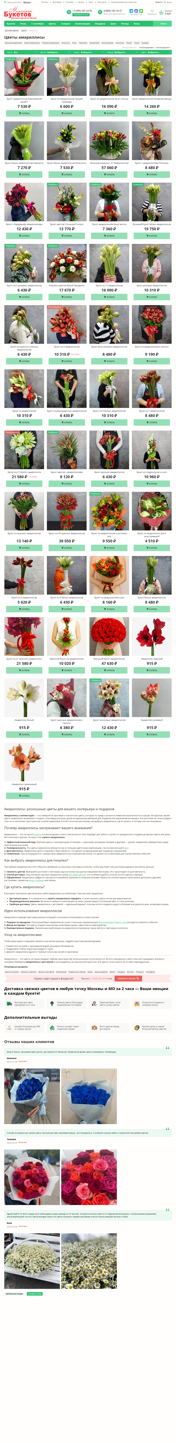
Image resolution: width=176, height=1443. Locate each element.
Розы (23, 23)
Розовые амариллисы (50, 43)
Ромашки (140, 972)
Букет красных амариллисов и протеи (67, 721)
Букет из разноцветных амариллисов (67, 410)
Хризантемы (94, 43)
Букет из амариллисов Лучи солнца (109, 98)
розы (31, 880)
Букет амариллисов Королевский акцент (24, 100)
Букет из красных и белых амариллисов (24, 348)
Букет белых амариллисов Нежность (66, 162)
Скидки (65, 23)
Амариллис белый (24, 719)
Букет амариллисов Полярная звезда (151, 98)
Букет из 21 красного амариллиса (24, 658)
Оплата (44, 2)
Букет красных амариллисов (109, 472)
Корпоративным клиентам (124, 2)
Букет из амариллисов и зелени (152, 346)
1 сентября (37, 23)
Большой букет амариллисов (109, 658)
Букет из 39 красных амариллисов (67, 533)
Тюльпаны (120, 43)
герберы (39, 880)
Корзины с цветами (28, 972)
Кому (137, 23)
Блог (91, 2)
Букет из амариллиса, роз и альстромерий (151, 535)
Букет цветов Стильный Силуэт (66, 224)
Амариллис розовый (152, 719)
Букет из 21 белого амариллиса (24, 472)
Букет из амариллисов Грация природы (67, 100)
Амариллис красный (152, 658)
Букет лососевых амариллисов (109, 719)
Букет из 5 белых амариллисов (67, 597)
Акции (81, 2)
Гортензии (83, 43)
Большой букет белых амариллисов (152, 224)
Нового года (120, 922)
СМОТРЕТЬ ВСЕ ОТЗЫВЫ (14, 1294)
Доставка (57, 2)
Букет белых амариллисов (152, 597)
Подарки (100, 23)
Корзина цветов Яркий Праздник (66, 285)
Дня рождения (105, 922)
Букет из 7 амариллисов (152, 410)
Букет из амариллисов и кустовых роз (109, 535)
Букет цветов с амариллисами (67, 472)
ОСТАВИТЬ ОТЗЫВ (34, 1294)
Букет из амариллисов (24, 410)
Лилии (136, 43)
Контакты (102, 2)
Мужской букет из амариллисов (67, 658)
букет (125, 847)
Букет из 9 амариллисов (66, 346)
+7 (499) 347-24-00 (99, 978)
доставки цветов (77, 874)
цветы (38, 834)
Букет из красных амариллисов (24, 533)
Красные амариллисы (13, 43)
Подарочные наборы (77, 972)
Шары (90, 972)
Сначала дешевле (146, 47)
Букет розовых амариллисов (152, 285)
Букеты (11, 23)
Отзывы (70, 2)
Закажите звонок (127, 978)
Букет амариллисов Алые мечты (109, 224)
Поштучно (66, 43)
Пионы (129, 43)
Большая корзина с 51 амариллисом (109, 162)
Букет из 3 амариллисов (24, 597)
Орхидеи (145, 43)
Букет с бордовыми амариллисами (24, 224)
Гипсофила (150, 972)
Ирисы (112, 972)
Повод (125, 23)
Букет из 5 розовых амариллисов (24, 285)
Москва (26, 2)
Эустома (130, 972)
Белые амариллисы (32, 43)
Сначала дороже (162, 47)
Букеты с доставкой (46, 972)
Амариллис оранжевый (24, 784)
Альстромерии (107, 43)
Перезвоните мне (81, 14)
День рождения (101, 972)
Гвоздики (121, 972)
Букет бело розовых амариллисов (109, 346)
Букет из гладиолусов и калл (152, 472)
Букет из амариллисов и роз (109, 597)
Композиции (82, 23)
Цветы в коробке (12, 972)
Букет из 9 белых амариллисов (109, 410)
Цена (113, 23)
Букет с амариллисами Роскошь (152, 162)
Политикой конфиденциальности (100, 1435)
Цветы (52, 23)
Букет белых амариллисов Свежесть (24, 162)
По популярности (129, 47)
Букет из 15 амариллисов (109, 285)
